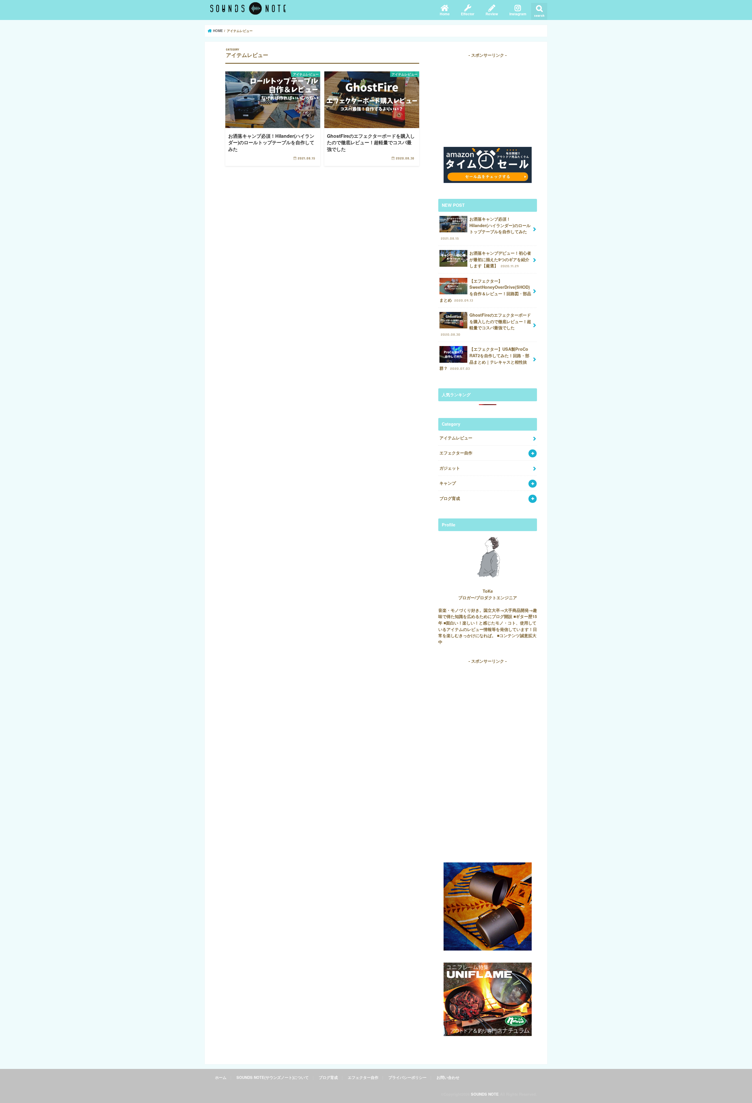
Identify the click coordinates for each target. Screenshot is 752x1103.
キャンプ (447, 483)
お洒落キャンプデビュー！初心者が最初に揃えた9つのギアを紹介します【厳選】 (500, 259)
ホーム (220, 1077)
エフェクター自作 (455, 453)
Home (445, 13)
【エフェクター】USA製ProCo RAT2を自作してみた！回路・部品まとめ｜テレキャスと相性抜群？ (484, 358)
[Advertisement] (487, 99)
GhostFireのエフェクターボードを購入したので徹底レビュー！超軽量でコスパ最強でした (486, 324)
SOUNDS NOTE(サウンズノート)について (272, 1077)
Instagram (517, 13)
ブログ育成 (449, 498)
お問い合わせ (448, 1077)
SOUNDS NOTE (485, 1094)
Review (492, 13)
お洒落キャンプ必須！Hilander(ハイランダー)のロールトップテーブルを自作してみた (486, 228)
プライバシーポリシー (407, 1077)
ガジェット (449, 468)
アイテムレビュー (455, 438)
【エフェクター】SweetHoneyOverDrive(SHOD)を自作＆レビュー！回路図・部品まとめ (485, 290)
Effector (467, 13)
